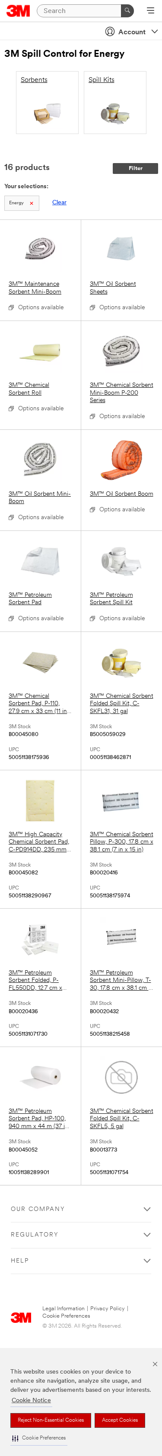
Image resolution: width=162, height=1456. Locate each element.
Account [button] (132, 32)
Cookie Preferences (66, 1316)
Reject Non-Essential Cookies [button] (51, 1420)
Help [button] (20, 1261)
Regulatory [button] (35, 1235)
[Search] (127, 10)
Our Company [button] (38, 1209)
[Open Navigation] (150, 11)
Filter (136, 168)
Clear (59, 203)
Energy (16, 203)
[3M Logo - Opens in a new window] (18, 10)
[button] (38, 1438)
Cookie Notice (31, 1400)
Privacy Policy (107, 1309)
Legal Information (63, 1309)
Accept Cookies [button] (120, 1420)
